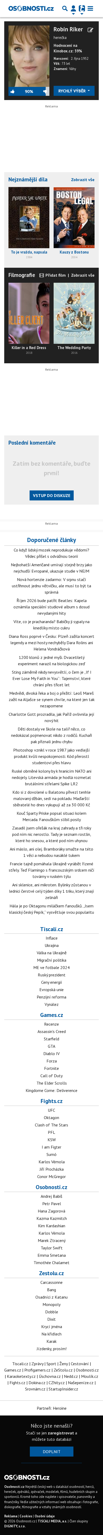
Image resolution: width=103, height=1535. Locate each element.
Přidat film (55, 275)
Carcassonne (51, 1282)
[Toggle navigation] (90, 8)
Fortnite (51, 1068)
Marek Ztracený (51, 1240)
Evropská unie (51, 989)
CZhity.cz (57, 1382)
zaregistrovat (61, 1432)
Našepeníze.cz (80, 1382)
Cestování (80, 1363)
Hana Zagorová (51, 1211)
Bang (51, 1289)
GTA (51, 1046)
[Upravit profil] (90, 30)
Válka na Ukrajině (52, 952)
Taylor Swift (52, 1247)
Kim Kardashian (51, 1225)
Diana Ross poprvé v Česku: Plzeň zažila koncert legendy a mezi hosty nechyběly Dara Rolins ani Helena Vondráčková (51, 643)
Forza (51, 1061)
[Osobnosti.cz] (31, 8)
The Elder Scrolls (51, 1083)
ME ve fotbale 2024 (51, 967)
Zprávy (37, 1363)
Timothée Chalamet (51, 1262)
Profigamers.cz (37, 1370)
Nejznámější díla (28, 179)
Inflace (52, 938)
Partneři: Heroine (52, 1408)
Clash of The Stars (51, 1124)
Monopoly (51, 1304)
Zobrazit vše (83, 179)
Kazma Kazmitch (51, 1218)
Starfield (51, 1038)
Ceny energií (51, 982)
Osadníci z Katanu (51, 1297)
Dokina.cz (37, 1382)
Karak (51, 1341)
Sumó (51, 1154)
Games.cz (51, 1015)
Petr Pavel (51, 1203)
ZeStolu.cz (63, 1370)
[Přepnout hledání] (65, 8)
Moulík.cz (89, 1376)
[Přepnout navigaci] (73, 8)
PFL (51, 1132)
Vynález (52, 1004)
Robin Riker (68, 29)
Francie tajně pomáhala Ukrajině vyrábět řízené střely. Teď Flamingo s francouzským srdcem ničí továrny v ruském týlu (51, 870)
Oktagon (51, 1117)
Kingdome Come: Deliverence (51, 1090)
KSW (52, 1139)
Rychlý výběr (72, 90)
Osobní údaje (45, 1516)
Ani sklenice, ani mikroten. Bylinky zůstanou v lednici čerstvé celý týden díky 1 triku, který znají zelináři (51, 891)
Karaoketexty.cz (21, 1376)
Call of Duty (51, 1075)
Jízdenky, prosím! (52, 1348)
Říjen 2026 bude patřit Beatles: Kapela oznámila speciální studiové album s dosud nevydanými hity (51, 607)
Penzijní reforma (51, 997)
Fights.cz (52, 1101)
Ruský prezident (51, 974)
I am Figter (51, 1147)
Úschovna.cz (50, 1376)
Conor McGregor (51, 1176)
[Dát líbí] (16, 91)
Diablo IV (51, 1053)
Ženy (63, 1363)
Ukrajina (52, 945)
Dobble (51, 1311)
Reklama (10, 1516)
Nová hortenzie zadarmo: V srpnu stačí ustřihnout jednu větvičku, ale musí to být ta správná (51, 586)
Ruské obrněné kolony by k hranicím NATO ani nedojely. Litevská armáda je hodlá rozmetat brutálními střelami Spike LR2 (51, 777)
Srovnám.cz (35, 1389)
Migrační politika (51, 960)
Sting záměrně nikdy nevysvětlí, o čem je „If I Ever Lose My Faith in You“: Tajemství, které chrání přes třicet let (51, 678)
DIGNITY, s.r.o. (15, 1526)
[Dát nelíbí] (41, 91)
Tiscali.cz (51, 929)
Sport (51, 1363)
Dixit (51, 1319)
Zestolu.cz (51, 1273)
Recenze (51, 1024)
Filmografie (21, 275)
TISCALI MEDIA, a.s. (52, 1521)
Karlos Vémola (52, 1161)
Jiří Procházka (52, 1169)
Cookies (26, 1516)
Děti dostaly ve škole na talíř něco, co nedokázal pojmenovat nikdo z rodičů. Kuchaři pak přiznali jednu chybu (51, 735)
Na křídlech (51, 1334)
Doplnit (51, 1451)
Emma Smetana (52, 1255)
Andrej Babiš (51, 1196)
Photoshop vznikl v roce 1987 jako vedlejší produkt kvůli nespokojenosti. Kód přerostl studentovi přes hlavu (51, 756)
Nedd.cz (71, 1376)
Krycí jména (51, 1326)
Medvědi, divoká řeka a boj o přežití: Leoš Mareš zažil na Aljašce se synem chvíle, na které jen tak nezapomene (52, 699)
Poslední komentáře (32, 442)
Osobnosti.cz (51, 1187)
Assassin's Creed (52, 1031)
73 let (66, 63)
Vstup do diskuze (51, 495)
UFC (51, 1110)
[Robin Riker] (28, 55)
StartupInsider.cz (63, 1389)
